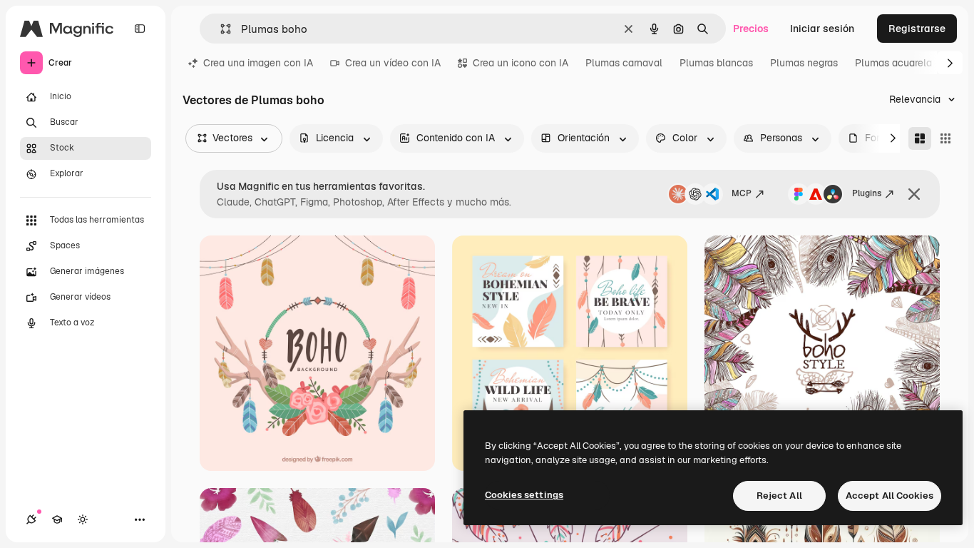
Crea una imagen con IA (258, 62)
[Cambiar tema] (82, 519)
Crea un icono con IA (520, 62)
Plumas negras (804, 62)
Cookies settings (524, 495)
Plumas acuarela (893, 62)
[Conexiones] (31, 519)
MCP (742, 193)
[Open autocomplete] (220, 29)
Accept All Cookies (889, 495)
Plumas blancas (716, 62)
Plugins (866, 193)
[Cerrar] (914, 194)
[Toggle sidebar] (139, 28)
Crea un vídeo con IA (393, 62)
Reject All (779, 495)
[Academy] (57, 519)
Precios (751, 28)
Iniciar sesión (822, 28)
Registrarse (916, 28)
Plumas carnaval (623, 62)
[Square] (945, 138)
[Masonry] (919, 138)
